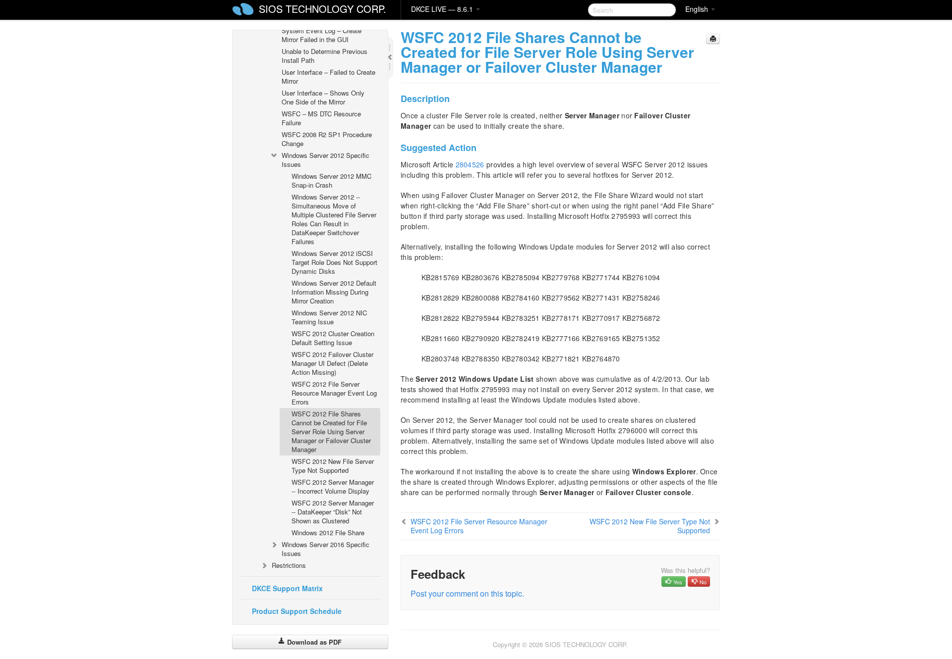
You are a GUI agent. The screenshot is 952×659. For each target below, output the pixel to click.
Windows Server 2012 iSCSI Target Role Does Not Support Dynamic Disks (334, 262)
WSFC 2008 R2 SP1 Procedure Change (327, 139)
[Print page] (713, 39)
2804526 (470, 164)
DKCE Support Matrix (287, 588)
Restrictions (289, 565)
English (697, 9)
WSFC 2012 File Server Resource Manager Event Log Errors (334, 392)
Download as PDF (313, 642)
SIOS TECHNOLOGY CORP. (322, 8)
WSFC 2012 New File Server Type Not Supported (333, 465)
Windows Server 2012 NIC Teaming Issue (329, 317)
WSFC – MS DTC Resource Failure (321, 118)
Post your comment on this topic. (467, 593)
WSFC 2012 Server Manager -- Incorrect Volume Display (333, 486)
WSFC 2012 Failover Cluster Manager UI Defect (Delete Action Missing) (332, 363)
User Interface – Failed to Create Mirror (328, 76)
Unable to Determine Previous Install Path (324, 56)
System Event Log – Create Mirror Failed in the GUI (321, 35)
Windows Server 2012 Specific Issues (325, 160)
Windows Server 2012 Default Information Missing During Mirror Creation (334, 291)
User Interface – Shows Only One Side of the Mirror (323, 97)
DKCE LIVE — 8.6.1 (443, 9)
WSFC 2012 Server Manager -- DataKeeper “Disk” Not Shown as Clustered (333, 511)
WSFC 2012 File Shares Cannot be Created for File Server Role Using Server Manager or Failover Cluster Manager (331, 431)
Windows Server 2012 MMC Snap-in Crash (331, 180)
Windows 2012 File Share (328, 532)
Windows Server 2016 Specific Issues (325, 549)
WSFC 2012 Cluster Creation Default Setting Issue (333, 338)
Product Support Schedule (297, 611)
